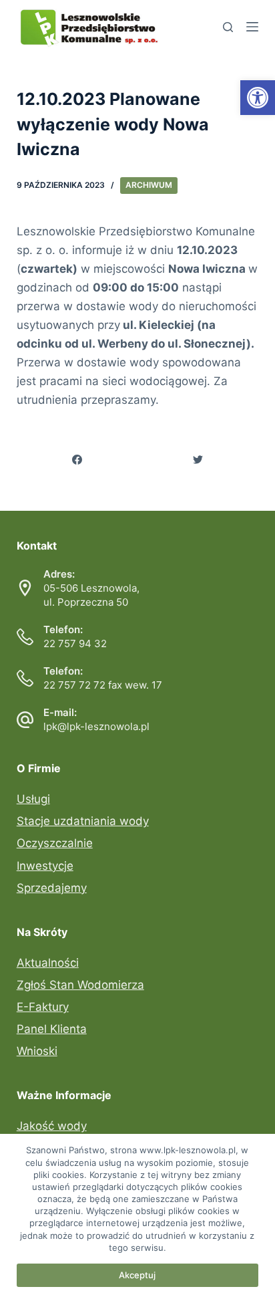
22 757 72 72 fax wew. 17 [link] (102, 685)
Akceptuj (137, 1275)
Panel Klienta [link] (52, 1029)
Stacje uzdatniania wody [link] (83, 821)
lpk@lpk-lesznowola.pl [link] (96, 726)
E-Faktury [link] (43, 1007)
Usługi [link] (33, 799)
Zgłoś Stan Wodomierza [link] (80, 984)
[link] (257, 97)
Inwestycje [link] (45, 865)
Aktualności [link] (48, 962)
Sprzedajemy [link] (52, 888)
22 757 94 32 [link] (75, 643)
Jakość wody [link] (52, 1126)
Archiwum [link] (148, 185)
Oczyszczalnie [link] (55, 843)
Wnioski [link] (37, 1051)
